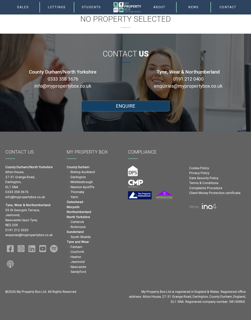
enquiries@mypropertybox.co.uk (188, 86)
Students (91, 7)
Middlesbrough (82, 182)
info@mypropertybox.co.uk (62, 86)
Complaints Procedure (205, 188)
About (159, 7)
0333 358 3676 (63, 79)
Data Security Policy (203, 178)
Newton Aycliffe (82, 187)
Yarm (74, 197)
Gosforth (77, 252)
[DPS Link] (133, 171)
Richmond (78, 227)
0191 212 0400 (188, 79)
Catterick (77, 222)
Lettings (57, 7)
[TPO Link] (151, 195)
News (193, 7)
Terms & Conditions (203, 183)
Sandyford (78, 272)
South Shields (81, 237)
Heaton (76, 257)
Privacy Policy (199, 173)
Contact (228, 7)
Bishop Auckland (83, 172)
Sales (23, 7)
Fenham (76, 247)
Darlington (78, 177)
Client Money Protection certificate (214, 193)
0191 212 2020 (16, 230)
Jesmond (78, 262)
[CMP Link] (136, 183)
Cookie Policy (199, 168)
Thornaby (77, 192)
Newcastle (78, 267)
